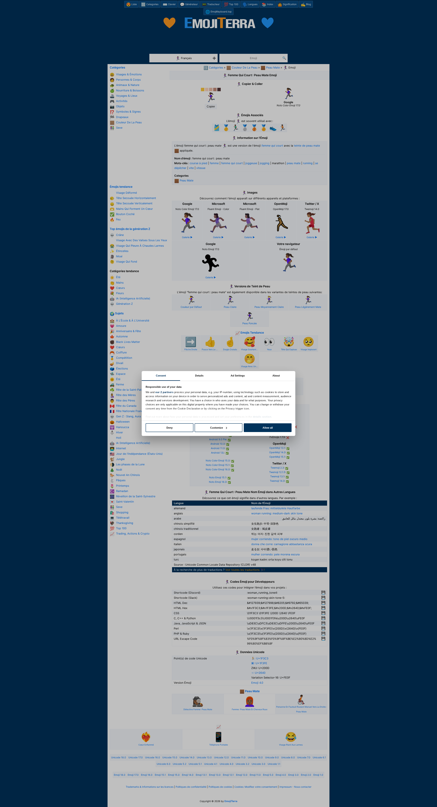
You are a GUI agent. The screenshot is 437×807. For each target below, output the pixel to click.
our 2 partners (164, 392)
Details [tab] (199, 375)
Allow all (268, 427)
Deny (169, 427)
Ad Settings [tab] (238, 375)
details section (262, 416)
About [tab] (276, 375)
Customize (216, 427)
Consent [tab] (161, 375)
